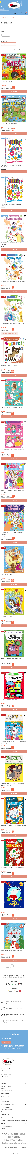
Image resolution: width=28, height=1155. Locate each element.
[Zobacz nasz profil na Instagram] (5, 1076)
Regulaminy (4, 1088)
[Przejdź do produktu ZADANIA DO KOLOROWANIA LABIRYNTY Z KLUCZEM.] (14, 727)
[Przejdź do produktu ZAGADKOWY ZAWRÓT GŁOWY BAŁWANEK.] (14, 810)
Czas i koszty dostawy (7, 1109)
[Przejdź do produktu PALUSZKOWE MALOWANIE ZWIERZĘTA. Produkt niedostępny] (14, 308)
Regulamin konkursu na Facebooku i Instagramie (14, 1120)
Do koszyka (14, 91)
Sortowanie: (4, 41)
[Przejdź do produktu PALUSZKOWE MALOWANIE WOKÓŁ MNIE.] (14, 267)
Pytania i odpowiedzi (6, 1090)
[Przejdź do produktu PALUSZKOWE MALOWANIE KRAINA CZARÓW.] (14, 228)
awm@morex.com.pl (8, 1070)
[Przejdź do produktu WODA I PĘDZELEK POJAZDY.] (14, 685)
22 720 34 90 (6, 1068)
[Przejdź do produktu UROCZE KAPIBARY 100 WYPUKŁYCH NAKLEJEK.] (14, 518)
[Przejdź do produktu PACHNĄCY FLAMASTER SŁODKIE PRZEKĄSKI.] (14, 189)
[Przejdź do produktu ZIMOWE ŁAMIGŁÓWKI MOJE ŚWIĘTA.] (14, 936)
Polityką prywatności (15, 1048)
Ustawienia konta (5, 1099)
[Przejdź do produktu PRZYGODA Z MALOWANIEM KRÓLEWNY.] (14, 434)
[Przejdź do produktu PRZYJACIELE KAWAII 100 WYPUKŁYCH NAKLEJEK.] (14, 476)
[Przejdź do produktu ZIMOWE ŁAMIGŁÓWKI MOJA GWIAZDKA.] (14, 894)
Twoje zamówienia (6, 1097)
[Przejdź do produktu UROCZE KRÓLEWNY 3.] (14, 559)
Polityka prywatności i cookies (9, 1118)
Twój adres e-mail (6, 1038)
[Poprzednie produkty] (12, 966)
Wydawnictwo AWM (7, 17)
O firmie (3, 1128)
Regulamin (11, 1045)
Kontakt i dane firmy (6, 1126)
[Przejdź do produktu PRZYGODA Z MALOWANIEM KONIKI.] (14, 392)
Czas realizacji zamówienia (8, 1112)
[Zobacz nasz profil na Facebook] (2, 1076)
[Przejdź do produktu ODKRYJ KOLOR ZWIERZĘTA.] (14, 108)
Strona (14, 49)
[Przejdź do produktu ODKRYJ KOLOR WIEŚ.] (14, 66)
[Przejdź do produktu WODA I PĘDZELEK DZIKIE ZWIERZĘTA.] (14, 643)
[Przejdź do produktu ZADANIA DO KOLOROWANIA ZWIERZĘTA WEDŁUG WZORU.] (14, 768)
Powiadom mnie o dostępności (9, 333)
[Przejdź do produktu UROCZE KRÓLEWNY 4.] (14, 601)
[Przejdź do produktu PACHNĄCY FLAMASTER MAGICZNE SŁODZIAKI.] (14, 150)
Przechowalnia (5, 1101)
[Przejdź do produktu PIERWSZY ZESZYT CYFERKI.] (14, 350)
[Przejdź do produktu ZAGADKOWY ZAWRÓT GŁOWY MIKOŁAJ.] (14, 852)
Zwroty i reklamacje (6, 1086)
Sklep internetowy (12, 1153)
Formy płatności (5, 1107)
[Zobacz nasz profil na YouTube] (7, 1076)
